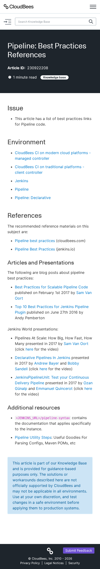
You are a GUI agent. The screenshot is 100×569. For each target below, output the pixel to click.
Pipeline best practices (35, 240)
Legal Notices (54, 563)
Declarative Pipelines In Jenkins (42, 357)
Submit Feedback (78, 550)
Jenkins (21, 180)
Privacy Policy (30, 563)
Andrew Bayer (46, 363)
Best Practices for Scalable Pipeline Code (51, 287)
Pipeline (22, 189)
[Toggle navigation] (93, 6)
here (29, 349)
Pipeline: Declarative (33, 197)
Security (74, 563)
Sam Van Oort (76, 343)
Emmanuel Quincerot (54, 388)
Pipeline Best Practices (35, 249)
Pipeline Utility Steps (33, 437)
